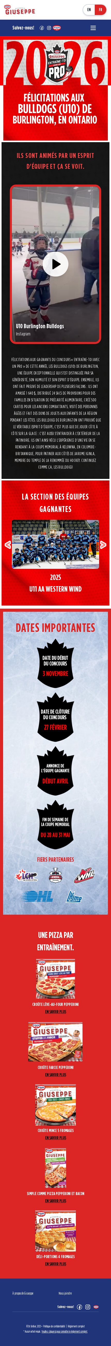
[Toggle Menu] (93, 28)
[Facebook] (79, 1307)
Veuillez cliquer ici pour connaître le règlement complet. (65, 1331)
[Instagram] (87, 1307)
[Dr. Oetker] (96, 1307)
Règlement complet (76, 1326)
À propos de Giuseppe (22, 1293)
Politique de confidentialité (54, 1326)
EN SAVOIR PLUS (55, 1012)
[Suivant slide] (103, 545)
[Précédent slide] (8, 545)
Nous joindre (65, 1293)
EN (89, 10)
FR (100, 10)
